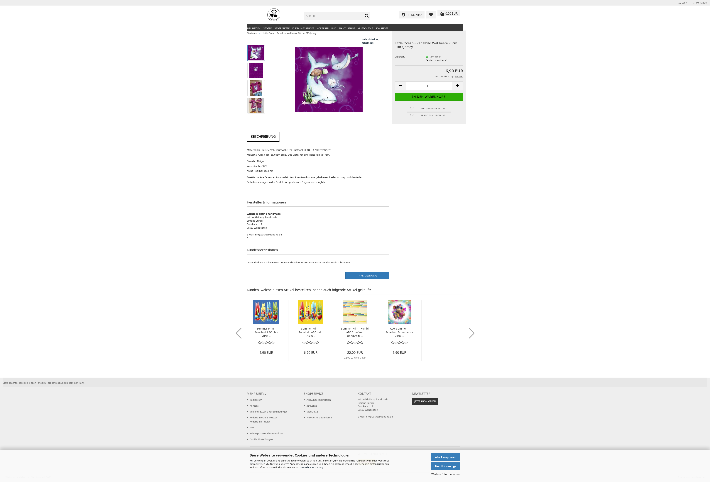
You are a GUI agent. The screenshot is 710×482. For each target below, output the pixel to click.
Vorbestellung (326, 28)
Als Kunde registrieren (319, 399)
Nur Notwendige (445, 466)
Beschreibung (263, 136)
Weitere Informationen (445, 474)
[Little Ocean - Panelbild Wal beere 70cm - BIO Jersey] (329, 79)
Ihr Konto (312, 405)
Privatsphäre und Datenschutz (266, 433)
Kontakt (254, 405)
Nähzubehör (347, 28)
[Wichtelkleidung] (274, 14)
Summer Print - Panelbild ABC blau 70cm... (266, 332)
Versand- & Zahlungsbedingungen (269, 411)
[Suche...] (366, 16)
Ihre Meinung (367, 275)
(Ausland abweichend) (436, 60)
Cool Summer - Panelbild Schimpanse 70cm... (399, 332)
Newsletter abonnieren (319, 417)
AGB (252, 427)
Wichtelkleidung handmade (370, 41)
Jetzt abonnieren (425, 401)
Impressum (256, 399)
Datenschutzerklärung (310, 467)
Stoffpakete (282, 28)
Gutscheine (365, 28)
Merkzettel (701, 2)
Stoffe (267, 28)
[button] (400, 86)
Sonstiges (382, 28)
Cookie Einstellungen (261, 439)
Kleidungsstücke (303, 28)
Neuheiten (254, 28)
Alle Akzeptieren (445, 457)
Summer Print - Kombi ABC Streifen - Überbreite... (355, 332)
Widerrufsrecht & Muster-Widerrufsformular (264, 419)
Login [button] (684, 2)
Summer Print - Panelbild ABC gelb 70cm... (310, 332)
